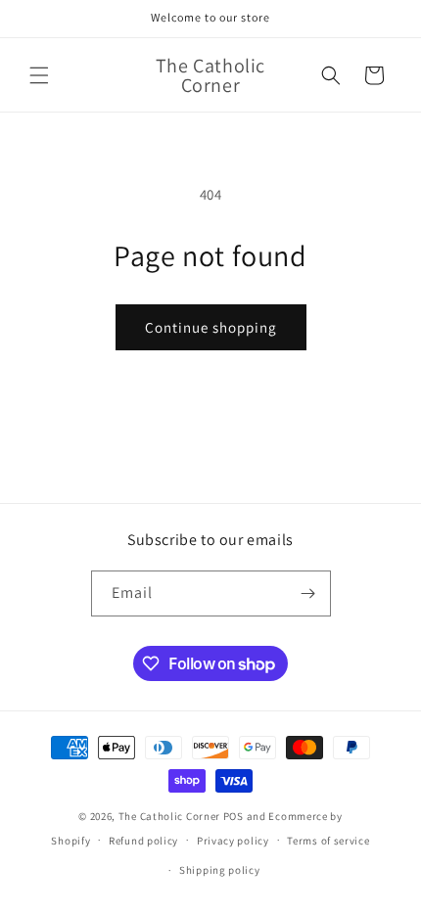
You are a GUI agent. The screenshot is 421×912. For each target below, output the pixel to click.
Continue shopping (211, 327)
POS (233, 816)
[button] (39, 75)
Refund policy (143, 840)
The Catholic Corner (169, 816)
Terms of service (328, 840)
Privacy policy (233, 840)
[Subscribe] (308, 593)
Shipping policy (219, 870)
